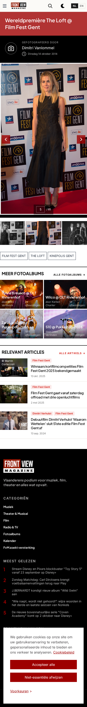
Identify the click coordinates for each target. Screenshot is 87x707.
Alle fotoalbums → (69, 274)
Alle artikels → (72, 353)
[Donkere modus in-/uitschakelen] (63, 6)
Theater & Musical (15, 513)
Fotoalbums (11, 534)
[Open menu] (5, 6)
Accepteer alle (43, 664)
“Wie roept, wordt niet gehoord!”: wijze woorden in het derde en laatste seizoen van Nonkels (46, 603)
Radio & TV (10, 527)
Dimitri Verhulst (42, 413)
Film (6, 520)
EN (81, 5)
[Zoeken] (50, 6)
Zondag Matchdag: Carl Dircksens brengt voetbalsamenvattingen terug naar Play (40, 581)
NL (74, 5)
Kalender (9, 541)
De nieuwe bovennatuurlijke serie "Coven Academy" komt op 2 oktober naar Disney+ (42, 614)
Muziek (8, 507)
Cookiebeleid (63, 652)
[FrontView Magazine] (18, 466)
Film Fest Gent (41, 360)
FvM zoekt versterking (19, 547)
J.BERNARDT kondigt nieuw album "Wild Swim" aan (45, 592)
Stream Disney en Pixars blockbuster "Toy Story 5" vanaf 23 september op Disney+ (47, 570)
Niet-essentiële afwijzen (44, 677)
